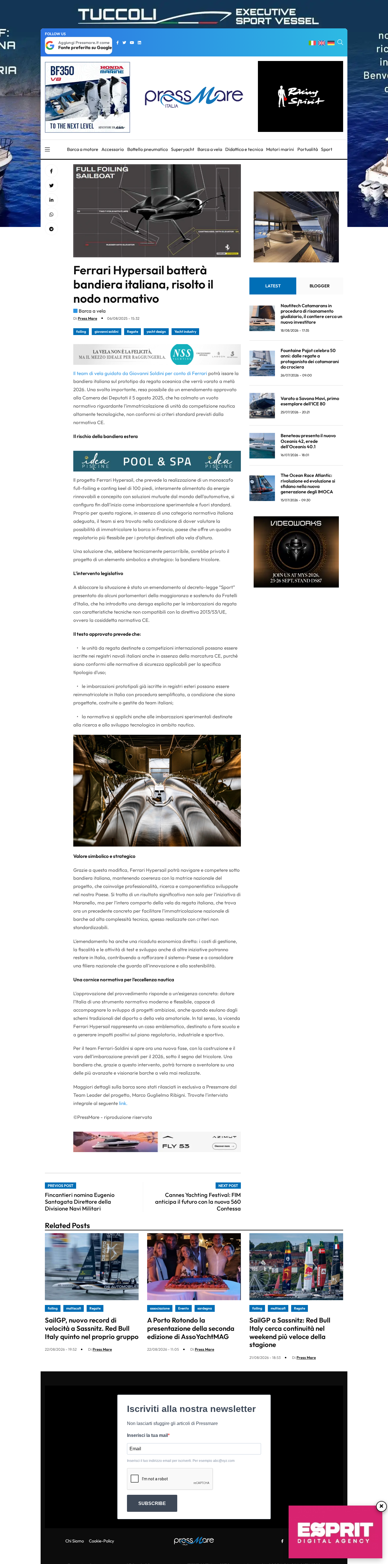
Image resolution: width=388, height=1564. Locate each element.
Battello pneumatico (147, 149)
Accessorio (112, 149)
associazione (160, 1308)
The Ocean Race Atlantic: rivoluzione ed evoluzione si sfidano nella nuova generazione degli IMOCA (308, 484)
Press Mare (87, 318)
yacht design (156, 331)
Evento (183, 1308)
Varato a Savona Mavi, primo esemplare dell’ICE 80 (310, 401)
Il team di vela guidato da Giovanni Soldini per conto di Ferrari (140, 373)
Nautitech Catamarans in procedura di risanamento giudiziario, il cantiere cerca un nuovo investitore (311, 314)
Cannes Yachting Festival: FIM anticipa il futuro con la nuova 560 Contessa (198, 1201)
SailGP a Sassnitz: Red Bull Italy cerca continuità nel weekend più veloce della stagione (289, 1332)
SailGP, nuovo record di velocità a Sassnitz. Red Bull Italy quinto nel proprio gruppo (92, 1328)
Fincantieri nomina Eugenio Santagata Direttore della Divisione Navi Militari (79, 1201)
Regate (132, 331)
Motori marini (280, 149)
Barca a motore (82, 149)
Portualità (307, 149)
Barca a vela (209, 149)
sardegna (204, 1308)
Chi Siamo (74, 1541)
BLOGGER (320, 286)
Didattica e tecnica (244, 149)
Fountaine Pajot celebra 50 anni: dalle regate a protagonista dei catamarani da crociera (310, 359)
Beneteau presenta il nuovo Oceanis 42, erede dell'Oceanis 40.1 (308, 441)
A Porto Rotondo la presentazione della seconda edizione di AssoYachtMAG (190, 1328)
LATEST (273, 286)
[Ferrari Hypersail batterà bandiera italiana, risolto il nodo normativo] (51, 200)
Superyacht (182, 149)
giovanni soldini (106, 331)
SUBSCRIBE (152, 1503)
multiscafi (73, 1308)
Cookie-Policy (101, 1541)
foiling (81, 331)
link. (123, 1103)
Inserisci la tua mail (147, 1435)
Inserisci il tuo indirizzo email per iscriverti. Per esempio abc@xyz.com (181, 1461)
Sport (326, 149)
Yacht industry (185, 331)
